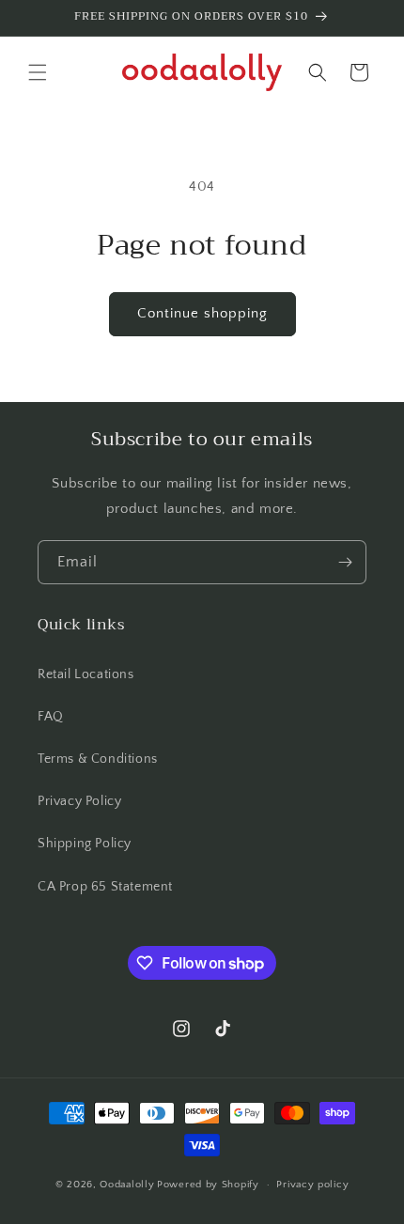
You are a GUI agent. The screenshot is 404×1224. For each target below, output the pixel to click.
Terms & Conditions (98, 759)
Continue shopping (202, 313)
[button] (37, 72)
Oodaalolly (127, 1184)
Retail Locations (86, 674)
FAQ (51, 716)
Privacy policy (312, 1184)
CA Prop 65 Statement (105, 886)
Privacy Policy (79, 801)
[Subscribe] (344, 562)
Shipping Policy (85, 843)
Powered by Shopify (208, 1184)
